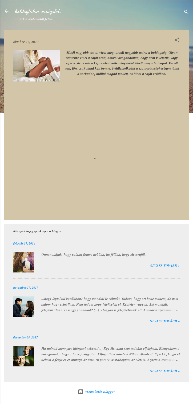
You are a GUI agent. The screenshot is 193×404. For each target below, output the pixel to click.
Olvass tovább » (165, 265)
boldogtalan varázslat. (38, 11)
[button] (177, 40)
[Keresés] (186, 13)
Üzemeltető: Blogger (99, 391)
